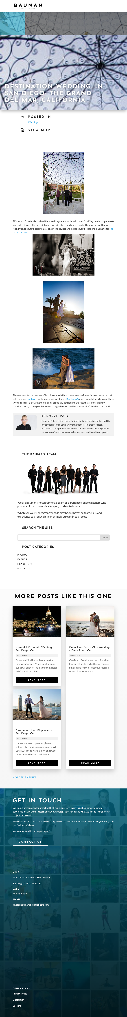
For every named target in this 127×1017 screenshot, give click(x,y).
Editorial (24, 569)
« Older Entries (25, 777)
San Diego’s (73, 398)
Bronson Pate (55, 416)
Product (23, 555)
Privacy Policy (20, 993)
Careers (17, 1005)
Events (22, 559)
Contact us (30, 841)
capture (31, 398)
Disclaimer (18, 999)
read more (37, 680)
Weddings (33, 122)
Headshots (24, 564)
